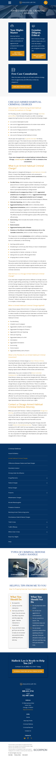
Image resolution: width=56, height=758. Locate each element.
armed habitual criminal (38, 172)
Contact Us (28, 731)
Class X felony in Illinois (37, 361)
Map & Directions (28, 709)
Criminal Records (28, 727)
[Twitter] (31, 738)
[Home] (27, 2)
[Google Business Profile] (25, 738)
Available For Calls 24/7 (21, 87)
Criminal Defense (28, 724)
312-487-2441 (28, 695)
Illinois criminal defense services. (22, 425)
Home (28, 717)
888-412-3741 (28, 691)
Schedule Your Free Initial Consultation (28, 671)
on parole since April (31, 138)
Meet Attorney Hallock (38, 56)
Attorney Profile (28, 720)
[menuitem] (28, 453)
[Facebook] (28, 738)
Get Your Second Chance (17, 53)
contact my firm (20, 159)
